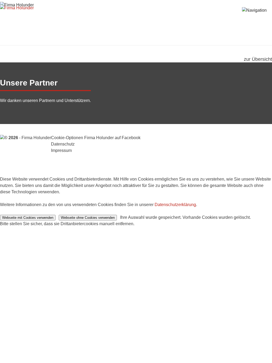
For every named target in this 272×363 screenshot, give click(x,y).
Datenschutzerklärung (175, 204)
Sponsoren (193, 17)
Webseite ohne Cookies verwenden (88, 218)
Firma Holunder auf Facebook (112, 137)
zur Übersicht (258, 59)
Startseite (122, 17)
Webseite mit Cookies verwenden (27, 218)
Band (166, 17)
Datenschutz (63, 144)
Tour (146, 17)
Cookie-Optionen (67, 137)
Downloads (228, 17)
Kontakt (259, 17)
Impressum (61, 150)
